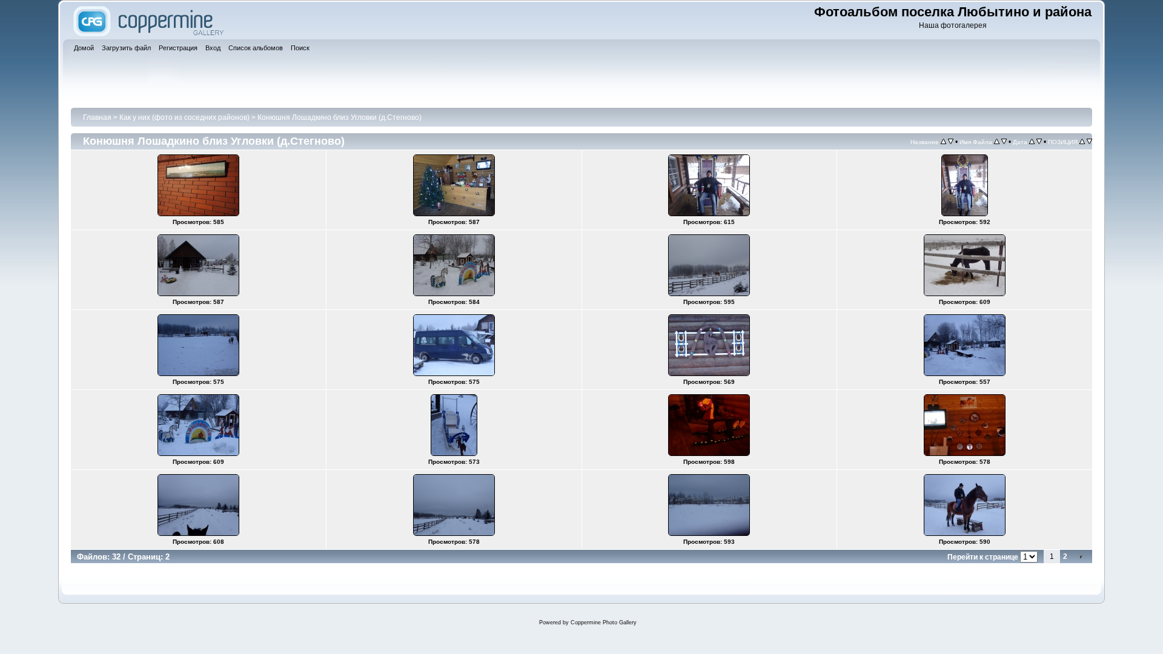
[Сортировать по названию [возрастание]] (943, 141)
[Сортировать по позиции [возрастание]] (1082, 141)
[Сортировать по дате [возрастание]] (1032, 141)
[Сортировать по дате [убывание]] (1039, 141)
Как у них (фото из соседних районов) (184, 117)
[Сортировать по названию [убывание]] (950, 141)
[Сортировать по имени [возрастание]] (996, 141)
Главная (97, 117)
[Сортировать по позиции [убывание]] (1089, 141)
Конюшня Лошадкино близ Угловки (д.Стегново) (339, 117)
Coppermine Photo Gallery (604, 622)
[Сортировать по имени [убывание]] (1004, 141)
